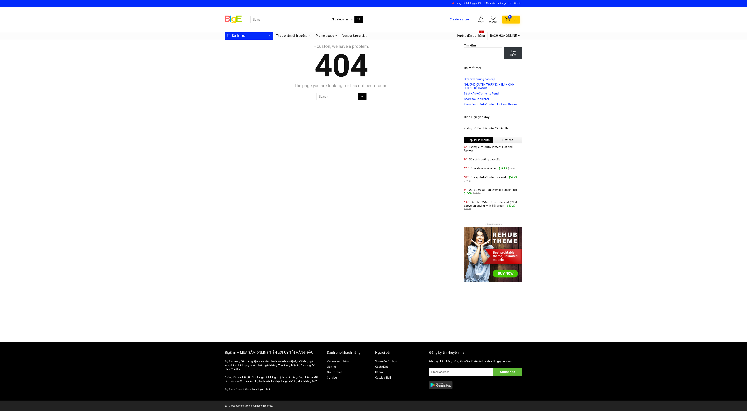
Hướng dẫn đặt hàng (471, 35)
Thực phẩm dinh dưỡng (291, 36)
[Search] (358, 19)
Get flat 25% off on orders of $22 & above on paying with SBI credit (490, 203)
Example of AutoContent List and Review (490, 104)
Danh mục (238, 36)
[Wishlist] (493, 18)
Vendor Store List (354, 36)
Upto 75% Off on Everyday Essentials (493, 190)
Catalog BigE (383, 377)
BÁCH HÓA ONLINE (503, 36)
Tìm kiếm (470, 45)
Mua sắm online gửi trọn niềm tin (503, 3)
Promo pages (325, 36)
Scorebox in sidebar (476, 99)
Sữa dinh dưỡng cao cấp (479, 79)
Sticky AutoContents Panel (481, 93)
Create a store (459, 19)
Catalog (332, 377)
